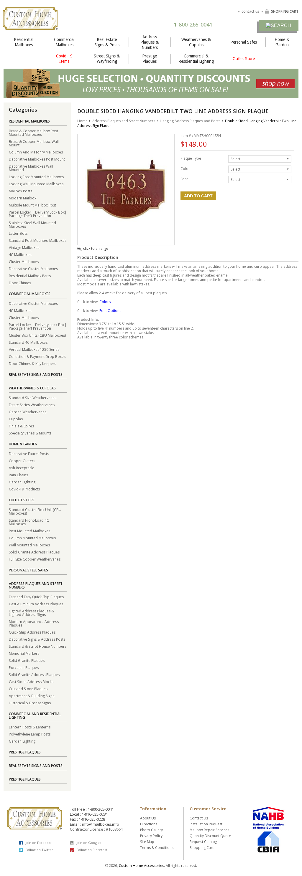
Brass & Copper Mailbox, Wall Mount (34, 143)
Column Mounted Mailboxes (32, 537)
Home (82, 120)
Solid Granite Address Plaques (34, 552)
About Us (148, 818)
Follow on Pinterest (91, 849)
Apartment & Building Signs (31, 695)
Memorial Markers (24, 653)
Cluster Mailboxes (24, 261)
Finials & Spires (21, 426)
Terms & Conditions (156, 847)
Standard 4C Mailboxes (28, 342)
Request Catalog (203, 841)
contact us (250, 11)
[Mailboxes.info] (30, 26)
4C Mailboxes (20, 254)
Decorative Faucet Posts (29, 453)
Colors (105, 301)
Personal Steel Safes (28, 570)
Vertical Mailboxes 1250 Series (34, 349)
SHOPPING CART (284, 11)
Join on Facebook (38, 842)
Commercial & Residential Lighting (196, 59)
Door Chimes (20, 282)
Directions (148, 824)
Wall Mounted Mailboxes (29, 545)
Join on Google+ (89, 842)
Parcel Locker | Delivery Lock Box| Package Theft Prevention (38, 214)
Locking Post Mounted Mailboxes (36, 176)
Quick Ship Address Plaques (32, 632)
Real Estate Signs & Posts (106, 42)
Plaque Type (190, 158)
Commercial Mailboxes (64, 42)
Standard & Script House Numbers (37, 646)
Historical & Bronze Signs (30, 702)
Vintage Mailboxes (24, 247)
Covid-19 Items (64, 59)
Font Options (110, 310)
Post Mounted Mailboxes (29, 530)
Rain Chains (18, 474)
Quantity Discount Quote (210, 835)
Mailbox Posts (20, 191)
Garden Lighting (22, 482)
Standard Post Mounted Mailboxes (37, 240)
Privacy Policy (151, 835)
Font (184, 178)
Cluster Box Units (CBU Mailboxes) (37, 335)
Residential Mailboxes (23, 42)
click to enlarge (95, 249)
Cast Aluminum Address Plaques (36, 603)
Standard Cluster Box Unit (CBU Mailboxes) (35, 511)
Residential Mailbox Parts (30, 275)
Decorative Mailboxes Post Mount (37, 159)
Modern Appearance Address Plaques (34, 623)
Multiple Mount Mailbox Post (32, 205)
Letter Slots (18, 233)
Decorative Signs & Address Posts (37, 639)
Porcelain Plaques (24, 667)
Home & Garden (282, 42)
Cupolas (16, 418)
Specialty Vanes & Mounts (30, 433)
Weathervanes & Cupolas (196, 42)
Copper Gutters (22, 460)
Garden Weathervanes (27, 411)
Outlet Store (244, 58)
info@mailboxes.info (100, 824)
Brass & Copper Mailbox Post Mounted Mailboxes (33, 132)
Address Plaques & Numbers (149, 42)
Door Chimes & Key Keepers (32, 363)
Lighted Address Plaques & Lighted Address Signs (31, 612)
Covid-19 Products (24, 489)
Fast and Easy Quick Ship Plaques (36, 596)
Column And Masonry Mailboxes (36, 152)
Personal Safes (243, 42)
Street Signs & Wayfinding (107, 59)
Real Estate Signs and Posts (36, 374)
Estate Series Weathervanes (32, 404)
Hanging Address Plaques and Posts (190, 120)
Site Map (147, 841)
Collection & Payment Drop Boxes (37, 356)
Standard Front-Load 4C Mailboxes (29, 522)
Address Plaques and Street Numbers (36, 585)
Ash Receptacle (21, 467)
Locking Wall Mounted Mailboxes (36, 183)
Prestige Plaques (149, 59)
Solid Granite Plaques (27, 660)
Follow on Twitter (38, 849)
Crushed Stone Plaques (28, 688)
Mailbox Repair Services (209, 829)
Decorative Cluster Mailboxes (33, 268)
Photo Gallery (151, 829)
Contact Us (199, 818)
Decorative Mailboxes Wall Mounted (31, 168)
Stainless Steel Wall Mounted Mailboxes (32, 224)
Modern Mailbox (22, 198)
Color (185, 168)
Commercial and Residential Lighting (35, 715)
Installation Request (206, 824)
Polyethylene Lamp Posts (29, 734)
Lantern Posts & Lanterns (29, 727)
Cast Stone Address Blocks (31, 681)
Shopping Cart (202, 847)
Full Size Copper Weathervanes (34, 559)
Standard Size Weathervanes (32, 397)
